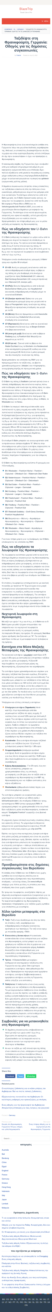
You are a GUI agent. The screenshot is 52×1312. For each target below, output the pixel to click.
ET (19, 1299)
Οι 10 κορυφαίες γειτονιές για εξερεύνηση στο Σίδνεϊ (26, 1232)
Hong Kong (6, 1187)
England (5, 1170)
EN (23, 1299)
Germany (12, 1115)
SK (30, 1302)
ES (37, 1302)
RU (25, 1302)
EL (37, 1299)
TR (45, 1302)
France (4, 1174)
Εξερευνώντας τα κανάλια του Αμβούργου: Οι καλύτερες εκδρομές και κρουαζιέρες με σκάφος (24, 1098)
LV (3, 1302)
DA (11, 1299)
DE (33, 1299)
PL (18, 1302)
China (4, 1162)
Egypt (4, 1166)
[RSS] (26, 2)
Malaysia (5, 1207)
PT (14, 1302)
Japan (4, 1199)
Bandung (5, 1158)
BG (3, 1299)
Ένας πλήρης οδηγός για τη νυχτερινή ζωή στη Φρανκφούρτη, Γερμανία (39, 1125)
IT (48, 1299)
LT (6, 1302)
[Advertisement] (26, 86)
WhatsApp (31, 1076)
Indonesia (5, 1191)
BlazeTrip (26, 9)
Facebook (10, 1076)
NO (10, 1302)
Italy (3, 1195)
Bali (3, 1154)
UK (49, 1302)
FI (26, 1299)
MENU (46, 21)
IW (41, 1299)
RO (21, 1302)
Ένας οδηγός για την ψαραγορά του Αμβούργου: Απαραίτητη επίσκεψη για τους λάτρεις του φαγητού (25, 1106)
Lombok (5, 1203)
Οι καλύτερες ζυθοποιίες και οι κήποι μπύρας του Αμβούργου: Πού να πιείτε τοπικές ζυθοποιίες (24, 1089)
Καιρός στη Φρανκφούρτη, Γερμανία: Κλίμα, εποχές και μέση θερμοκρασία (12, 1125)
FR (29, 1299)
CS (7, 1299)
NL (15, 1299)
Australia (5, 1149)
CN (26, 1305)
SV (41, 1302)
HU (44, 1299)
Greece (5, 1183)
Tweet (20, 1076)
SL (33, 1302)
